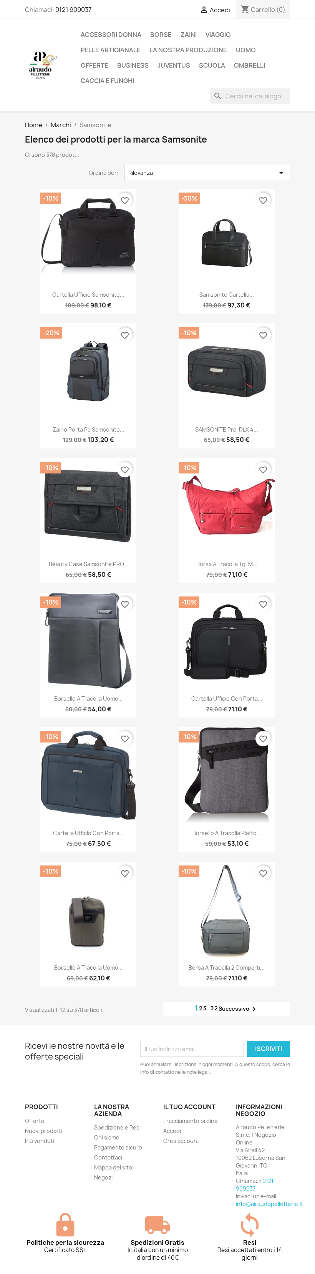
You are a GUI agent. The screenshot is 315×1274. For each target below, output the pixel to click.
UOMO (246, 50)
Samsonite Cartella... (226, 294)
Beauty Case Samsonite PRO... (88, 564)
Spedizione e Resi (117, 1127)
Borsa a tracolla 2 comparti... (227, 967)
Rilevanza (207, 173)
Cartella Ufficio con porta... (226, 698)
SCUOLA (212, 65)
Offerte (35, 1121)
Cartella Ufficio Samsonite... (88, 294)
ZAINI (189, 34)
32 (215, 1008)
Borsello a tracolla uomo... (88, 698)
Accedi (172, 1130)
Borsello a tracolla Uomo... (88, 967)
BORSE (161, 34)
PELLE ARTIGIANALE (111, 50)
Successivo (239, 1009)
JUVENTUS (174, 65)
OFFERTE (94, 65)
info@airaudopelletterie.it (269, 1204)
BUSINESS (133, 65)
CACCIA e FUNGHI (107, 80)
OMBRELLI (249, 65)
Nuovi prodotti (43, 1130)
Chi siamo (106, 1137)
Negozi (103, 1177)
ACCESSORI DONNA (111, 34)
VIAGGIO (218, 34)
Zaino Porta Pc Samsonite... (88, 429)
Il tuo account (189, 1107)
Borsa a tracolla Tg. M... (226, 564)
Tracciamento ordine (190, 1121)
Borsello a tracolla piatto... (226, 833)
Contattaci (108, 1157)
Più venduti (39, 1140)
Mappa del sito (113, 1167)
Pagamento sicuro (118, 1147)
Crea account (181, 1140)
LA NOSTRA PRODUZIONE (188, 50)
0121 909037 (73, 9)
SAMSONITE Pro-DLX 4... (226, 429)
